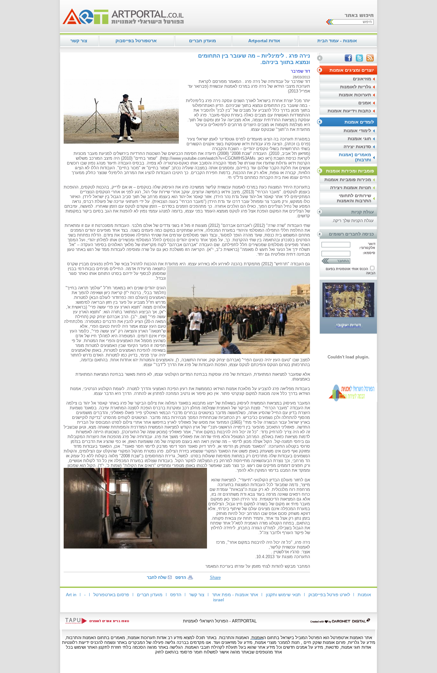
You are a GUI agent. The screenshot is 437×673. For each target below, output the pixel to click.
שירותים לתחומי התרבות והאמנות (354, 198)
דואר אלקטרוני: (367, 246)
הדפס (180, 577)
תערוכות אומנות (355, 94)
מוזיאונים (362, 78)
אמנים (364, 102)
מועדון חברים (202, 40)
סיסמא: (369, 253)
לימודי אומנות (357, 130)
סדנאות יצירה (357, 146)
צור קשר (78, 40)
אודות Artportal (264, 40)
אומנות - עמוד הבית (337, 40)
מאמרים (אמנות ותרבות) (355, 157)
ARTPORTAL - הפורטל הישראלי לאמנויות (220, 621)
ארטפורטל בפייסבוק (136, 40)
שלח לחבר (156, 577)
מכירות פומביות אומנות (347, 179)
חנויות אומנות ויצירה (350, 187)
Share (215, 577)
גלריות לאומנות (355, 86)
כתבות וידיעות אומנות (349, 110)
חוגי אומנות (359, 138)
